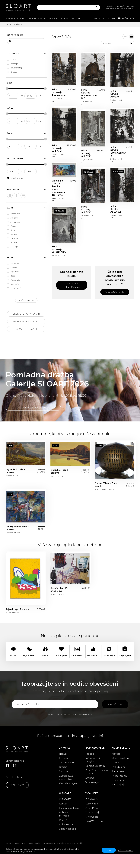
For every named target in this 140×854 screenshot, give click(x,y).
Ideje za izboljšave (69, 808)
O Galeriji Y (91, 799)
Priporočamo (119, 775)
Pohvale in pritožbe (65, 814)
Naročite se (115, 704)
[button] (117, 43)
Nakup (63, 754)
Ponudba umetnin (15, 18)
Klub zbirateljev (68, 783)
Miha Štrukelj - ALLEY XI (93, 129)
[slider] (7, 88)
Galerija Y (17, 785)
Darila (115, 762)
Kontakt (63, 803)
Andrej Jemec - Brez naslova (25, 506)
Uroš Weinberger (95, 821)
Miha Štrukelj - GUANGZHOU (64, 225)
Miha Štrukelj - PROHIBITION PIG (93, 69)
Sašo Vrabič (91, 803)
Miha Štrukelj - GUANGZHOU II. (122, 126)
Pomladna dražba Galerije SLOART (33, 407)
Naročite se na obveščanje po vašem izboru (70, 715)
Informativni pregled (92, 760)
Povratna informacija (72, 285)
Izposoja (64, 758)
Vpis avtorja (92, 782)
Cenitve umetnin (95, 766)
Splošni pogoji (67, 829)
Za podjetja (118, 784)
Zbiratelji (95, 18)
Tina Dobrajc (92, 812)
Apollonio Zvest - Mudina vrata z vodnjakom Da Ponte (64, 170)
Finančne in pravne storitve (96, 772)
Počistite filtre (26, 300)
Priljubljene (119, 767)
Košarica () (128, 18)
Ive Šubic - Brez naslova (70, 454)
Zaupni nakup (67, 762)
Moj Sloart (109, 18)
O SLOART (65, 799)
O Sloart (76, 18)
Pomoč (63, 820)
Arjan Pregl (91, 808)
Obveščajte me (114, 292)
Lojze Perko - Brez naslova (25, 453)
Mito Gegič (91, 817)
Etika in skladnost (69, 824)
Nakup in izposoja (36, 18)
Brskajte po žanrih (26, 329)
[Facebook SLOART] (7, 765)
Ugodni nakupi (120, 758)
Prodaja (53, 18)
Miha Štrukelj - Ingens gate (64, 69)
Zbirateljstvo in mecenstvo (67, 777)
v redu (108, 850)
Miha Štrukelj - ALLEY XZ (122, 185)
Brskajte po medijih (26, 321)
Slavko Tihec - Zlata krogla (114, 460)
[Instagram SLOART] (14, 765)
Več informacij (125, 850)
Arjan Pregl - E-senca (25, 579)
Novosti (116, 754)
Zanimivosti (119, 771)
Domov (9, 24)
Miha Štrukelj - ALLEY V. (64, 124)
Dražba (63, 767)
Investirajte (118, 780)
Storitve (64, 18)
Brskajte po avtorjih (26, 313)
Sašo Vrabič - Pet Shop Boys (70, 568)
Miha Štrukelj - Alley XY (122, 70)
